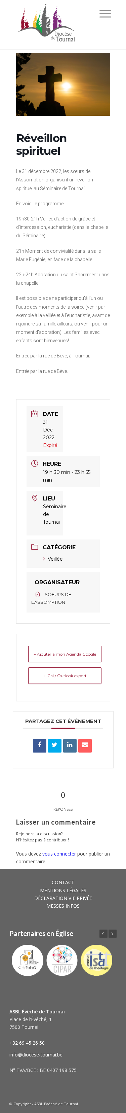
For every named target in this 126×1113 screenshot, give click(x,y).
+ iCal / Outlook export (65, 675)
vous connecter (59, 853)
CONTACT (63, 882)
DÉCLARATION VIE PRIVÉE (63, 898)
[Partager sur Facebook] (39, 746)
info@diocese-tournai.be (35, 1054)
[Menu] (105, 13)
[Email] (85, 746)
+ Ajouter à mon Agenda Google (65, 654)
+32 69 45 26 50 (27, 1043)
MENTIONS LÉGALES (63, 890)
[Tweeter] (54, 746)
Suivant (113, 934)
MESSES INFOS (63, 906)
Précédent (103, 934)
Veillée (55, 559)
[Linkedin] (70, 746)
